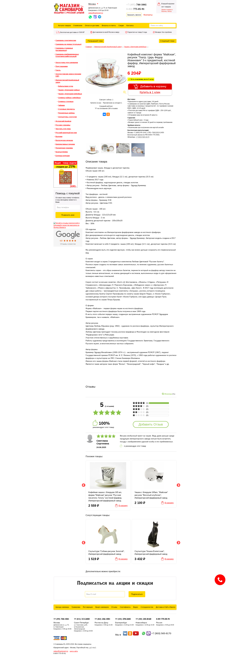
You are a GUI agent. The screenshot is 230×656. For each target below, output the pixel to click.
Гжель (58, 70)
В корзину (131, 84)
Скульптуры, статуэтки (67, 117)
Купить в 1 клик (133, 91)
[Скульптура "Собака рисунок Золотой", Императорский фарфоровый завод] (108, 541)
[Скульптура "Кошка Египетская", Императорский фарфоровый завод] (154, 541)
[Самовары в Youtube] (136, 634)
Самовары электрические (66, 40)
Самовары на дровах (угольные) (68, 44)
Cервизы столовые (65, 101)
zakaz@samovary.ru (95, 13)
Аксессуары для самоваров (67, 62)
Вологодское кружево (64, 140)
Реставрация (88, 607)
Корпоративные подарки (65, 144)
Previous (84, 485)
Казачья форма (62, 152)
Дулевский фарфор (63, 121)
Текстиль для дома (63, 129)
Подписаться (137, 594)
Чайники (61, 105)
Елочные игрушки (63, 156)
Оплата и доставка (92, 25)
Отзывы (114, 607)
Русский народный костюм (66, 133)
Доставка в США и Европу (165, 607)
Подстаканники (62, 66)
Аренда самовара (62, 607)
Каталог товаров (64, 25)
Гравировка (76, 607)
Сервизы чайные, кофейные (69, 98)
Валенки (59, 136)
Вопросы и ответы (109, 25)
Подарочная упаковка (64, 148)
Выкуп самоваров (102, 607)
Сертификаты (125, 607)
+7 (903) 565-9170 (142, 137)
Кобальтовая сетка (65, 86)
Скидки (121, 25)
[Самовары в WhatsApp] (143, 634)
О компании (77, 25)
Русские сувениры (63, 125)
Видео (135, 607)
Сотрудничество (147, 607)
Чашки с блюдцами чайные (69, 90)
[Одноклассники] (108, 114)
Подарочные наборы (66, 113)
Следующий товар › (167, 41)
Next (178, 485)
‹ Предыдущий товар (95, 41)
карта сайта (74, 651)
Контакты (130, 25)
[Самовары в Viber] (148, 634)
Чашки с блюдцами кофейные (70, 94)
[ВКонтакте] (104, 114)
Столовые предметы (66, 109)
